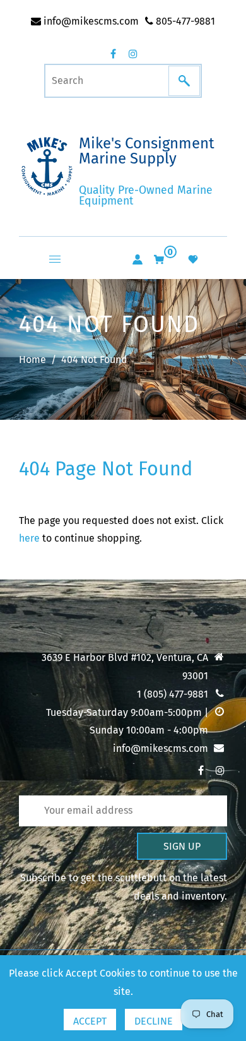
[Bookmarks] (193, 259)
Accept (90, 1021)
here (29, 538)
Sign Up (182, 846)
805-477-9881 (184, 21)
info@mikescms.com (90, 21)
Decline (153, 1021)
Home (32, 360)
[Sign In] (137, 259)
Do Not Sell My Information (90, 771)
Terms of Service (66, 793)
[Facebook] (112, 53)
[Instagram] (133, 53)
